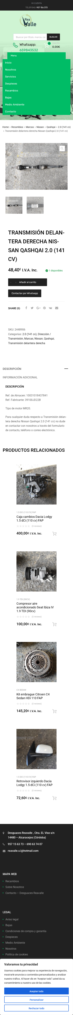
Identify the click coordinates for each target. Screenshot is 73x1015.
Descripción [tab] (12, 369)
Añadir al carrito (27, 282)
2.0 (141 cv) (64, 127)
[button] (62, 148)
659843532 (29, 50)
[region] (36, 987)
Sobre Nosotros (14, 887)
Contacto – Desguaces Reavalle (24, 893)
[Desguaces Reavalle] (36, 25)
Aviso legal (12, 919)
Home (5, 127)
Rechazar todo (36, 1008)
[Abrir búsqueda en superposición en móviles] (36, 37)
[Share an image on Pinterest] (44, 308)
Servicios (10, 76)
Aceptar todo (36, 991)
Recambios (11, 90)
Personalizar (36, 999)
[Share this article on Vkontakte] (50, 308)
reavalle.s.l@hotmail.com (23, 850)
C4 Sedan (21, 690)
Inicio (8, 62)
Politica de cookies (16, 954)
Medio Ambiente (14, 104)
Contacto (10, 111)
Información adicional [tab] (20, 377)
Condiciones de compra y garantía (25, 931)
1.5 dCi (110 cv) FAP (26, 512)
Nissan (40, 127)
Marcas (30, 127)
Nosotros (10, 69)
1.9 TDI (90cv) (23, 599)
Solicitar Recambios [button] (54, 534)
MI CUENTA (36, 3)
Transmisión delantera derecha (26, 343)
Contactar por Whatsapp (25, 293)
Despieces (11, 83)
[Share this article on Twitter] (32, 308)
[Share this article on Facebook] (25, 308)
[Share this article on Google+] (38, 308)
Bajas (8, 97)
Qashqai (51, 127)
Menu (14, 55)
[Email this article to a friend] (56, 308)
